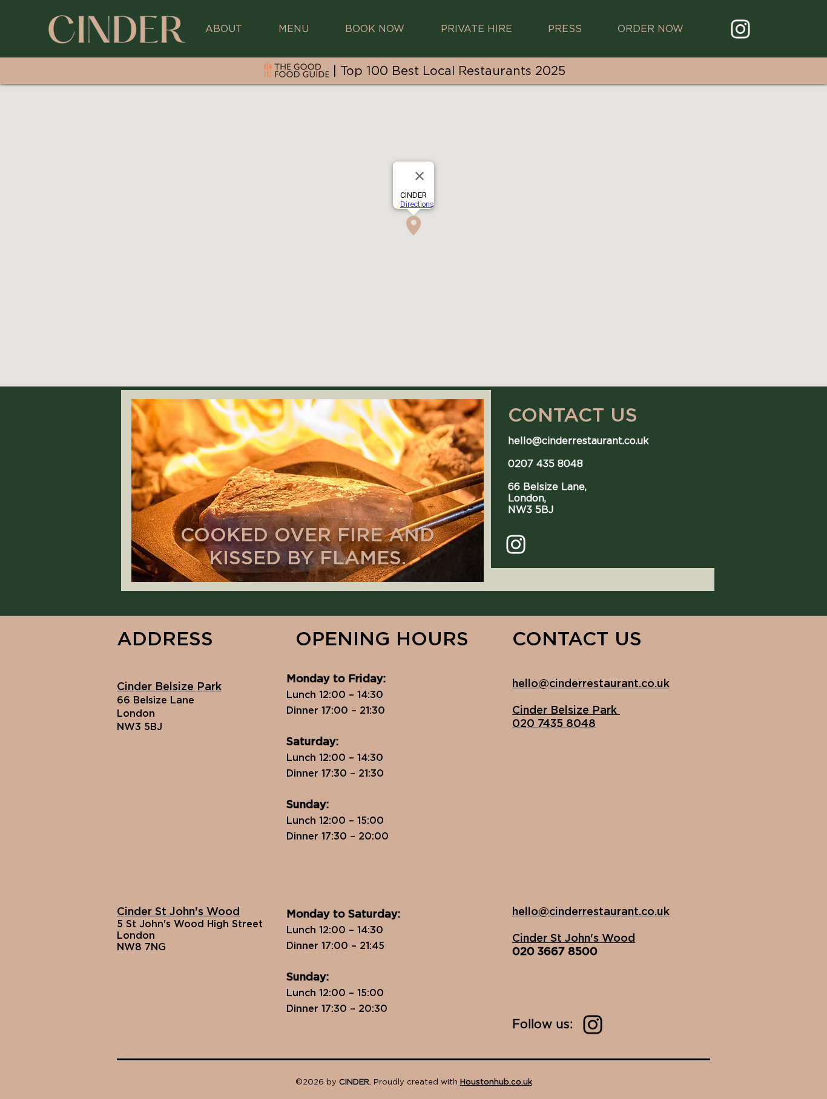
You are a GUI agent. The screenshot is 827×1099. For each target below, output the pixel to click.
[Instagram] (740, 29)
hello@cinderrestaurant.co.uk (578, 441)
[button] (302, 29)
